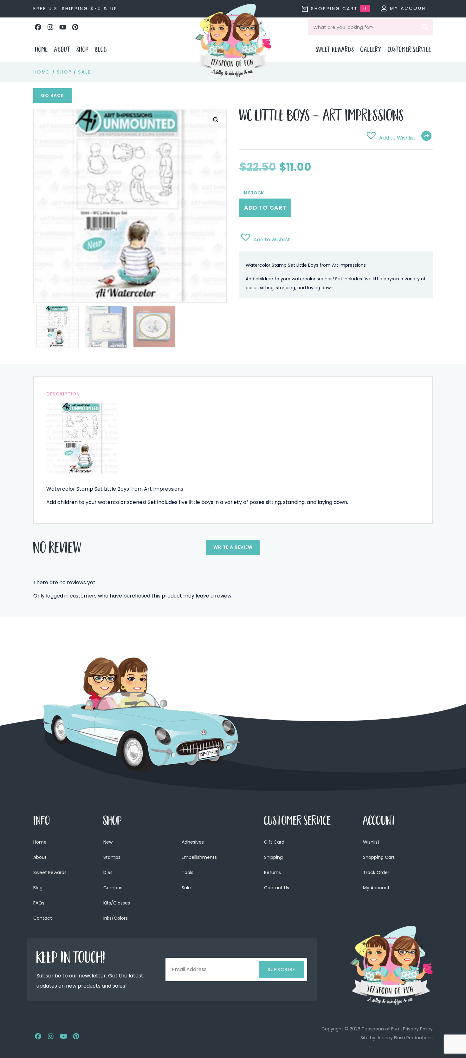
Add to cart (265, 208)
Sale (84, 72)
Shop (64, 72)
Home (41, 72)
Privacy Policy (418, 1029)
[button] (38, 27)
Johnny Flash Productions (405, 1038)
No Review (57, 549)
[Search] (425, 27)
